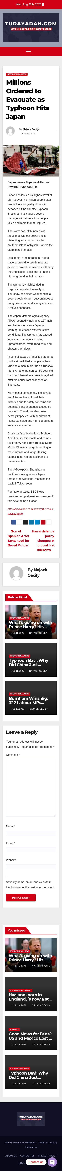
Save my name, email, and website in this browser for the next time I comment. (30, 885)
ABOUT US (11, 1155)
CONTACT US (27, 1155)
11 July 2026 (19, 966)
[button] (50, 51)
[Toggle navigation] (28, 51)
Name (10, 826)
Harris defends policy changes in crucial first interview (43, 541)
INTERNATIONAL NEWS (17, 74)
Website (11, 860)
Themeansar (31, 1147)
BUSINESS (14, 1029)
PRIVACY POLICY (47, 1155)
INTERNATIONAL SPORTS (20, 990)
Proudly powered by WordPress (21, 1142)
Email (10, 843)
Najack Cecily (31, 129)
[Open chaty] (52, 1162)
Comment (13, 754)
